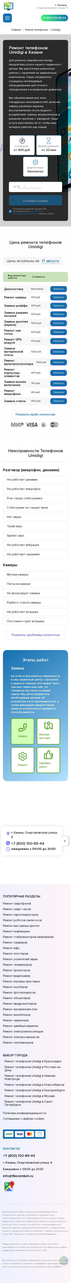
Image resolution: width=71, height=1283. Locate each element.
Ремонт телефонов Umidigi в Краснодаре (33, 1061)
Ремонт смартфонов (17, 903)
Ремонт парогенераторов (20, 914)
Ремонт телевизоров (17, 965)
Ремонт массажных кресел (21, 926)
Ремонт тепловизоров (18, 1042)
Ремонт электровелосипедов (23, 1031)
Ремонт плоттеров (15, 953)
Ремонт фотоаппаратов (19, 992)
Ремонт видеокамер (16, 976)
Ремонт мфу (11, 948)
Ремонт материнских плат (20, 1009)
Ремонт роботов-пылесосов (22, 920)
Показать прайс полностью (35, 414)
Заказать (58, 288)
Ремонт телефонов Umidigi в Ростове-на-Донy (33, 1068)
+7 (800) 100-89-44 (54, 17)
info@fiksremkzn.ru (18, 1176)
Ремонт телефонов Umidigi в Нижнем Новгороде (30, 1077)
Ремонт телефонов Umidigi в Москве (30, 1096)
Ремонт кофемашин (16, 931)
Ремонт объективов (16, 998)
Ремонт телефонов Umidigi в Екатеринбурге (35, 1090)
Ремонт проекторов (16, 970)
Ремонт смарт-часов (17, 909)
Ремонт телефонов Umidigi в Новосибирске (34, 1085)
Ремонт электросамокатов (21, 1037)
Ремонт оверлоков (16, 1020)
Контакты (11, 1149)
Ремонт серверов (15, 942)
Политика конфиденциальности (24, 1113)
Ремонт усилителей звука (20, 959)
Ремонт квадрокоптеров (19, 1003)
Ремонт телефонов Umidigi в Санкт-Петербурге (29, 1103)
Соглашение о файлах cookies (23, 1118)
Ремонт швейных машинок (20, 1026)
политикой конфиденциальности (28, 212)
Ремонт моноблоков (16, 1015)
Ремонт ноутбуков (15, 987)
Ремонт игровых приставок (21, 981)
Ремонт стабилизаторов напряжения (28, 937)
